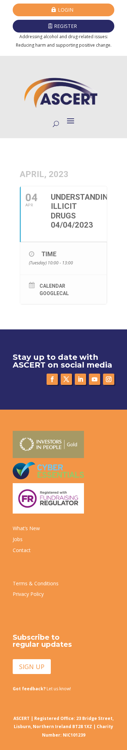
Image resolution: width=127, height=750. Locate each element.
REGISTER (65, 26)
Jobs (18, 539)
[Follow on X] (66, 379)
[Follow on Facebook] (52, 379)
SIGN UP (31, 666)
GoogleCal (54, 293)
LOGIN (65, 9)
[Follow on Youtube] (94, 379)
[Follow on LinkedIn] (80, 379)
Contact (22, 550)
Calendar (52, 286)
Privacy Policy (28, 594)
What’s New (26, 528)
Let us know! (42, 689)
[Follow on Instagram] (108, 379)
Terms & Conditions (36, 583)
